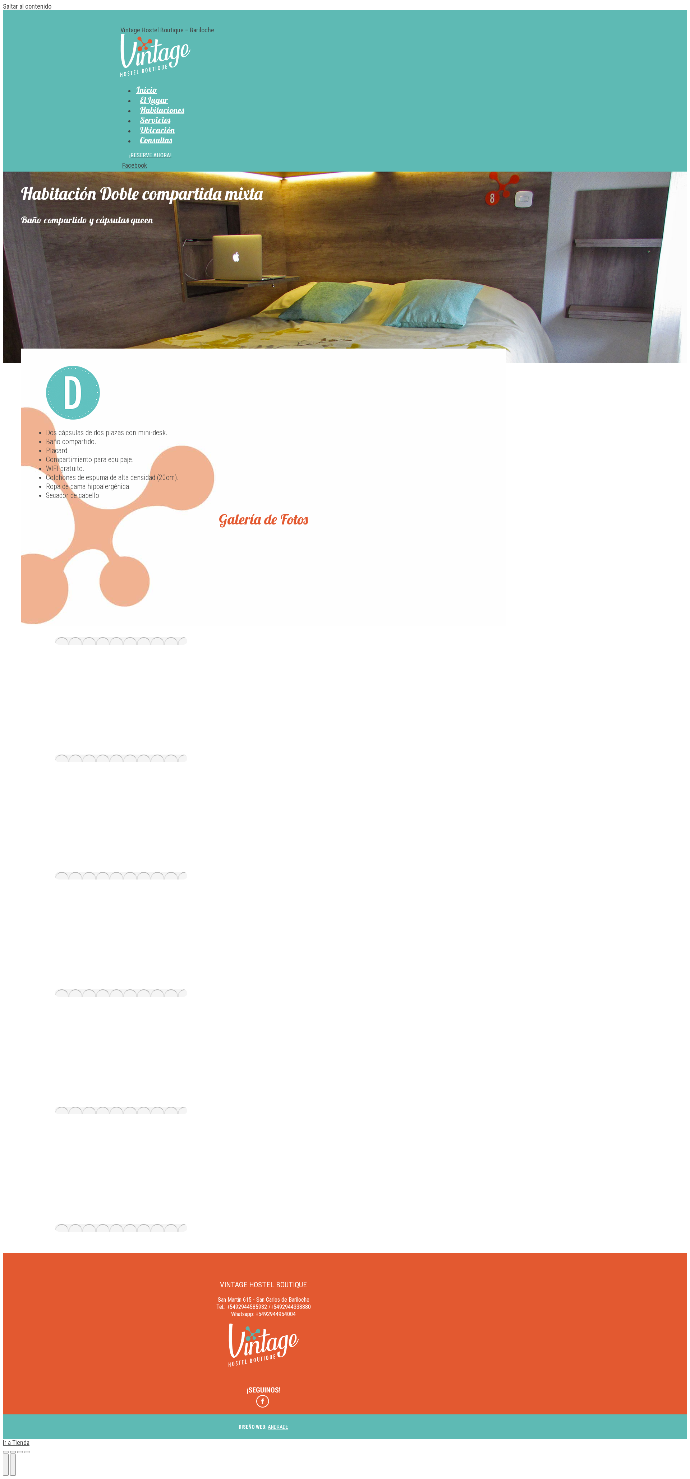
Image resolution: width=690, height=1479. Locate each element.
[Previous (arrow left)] (6, 1465)
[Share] (13, 1452)
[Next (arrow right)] (13, 1465)
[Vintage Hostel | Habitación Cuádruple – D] (121, 641)
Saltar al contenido (27, 6)
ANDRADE (278, 1427)
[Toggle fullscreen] (20, 1452)
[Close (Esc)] (6, 1452)
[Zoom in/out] (27, 1452)
